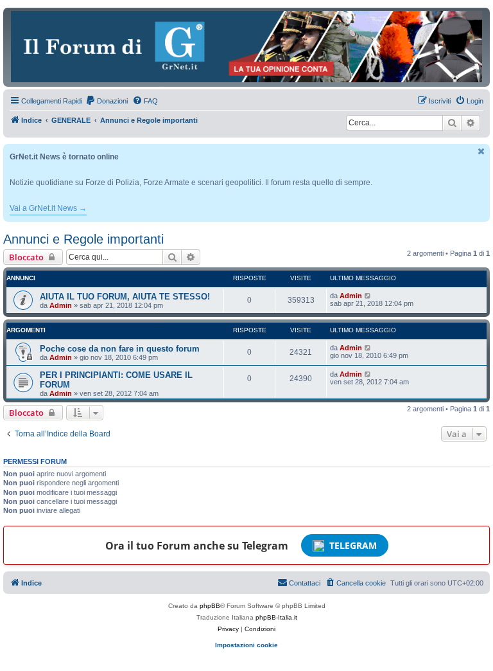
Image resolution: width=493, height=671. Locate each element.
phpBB (210, 605)
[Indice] (246, 46)
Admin (60, 305)
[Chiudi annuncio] (481, 151)
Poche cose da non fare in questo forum (120, 348)
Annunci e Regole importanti (83, 239)
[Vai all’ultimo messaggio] (368, 296)
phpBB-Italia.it (276, 617)
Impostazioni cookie (246, 645)
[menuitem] (106, 101)
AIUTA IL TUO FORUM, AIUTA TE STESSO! (125, 296)
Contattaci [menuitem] (304, 583)
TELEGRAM (353, 545)
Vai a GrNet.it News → (48, 208)
